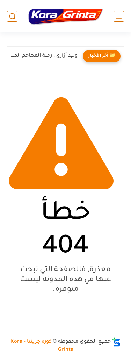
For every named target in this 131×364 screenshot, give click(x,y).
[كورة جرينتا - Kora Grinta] (65, 16)
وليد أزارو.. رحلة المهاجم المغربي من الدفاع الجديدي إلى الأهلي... (44, 56)
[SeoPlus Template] (116, 342)
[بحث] (12, 16)
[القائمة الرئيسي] (119, 16)
